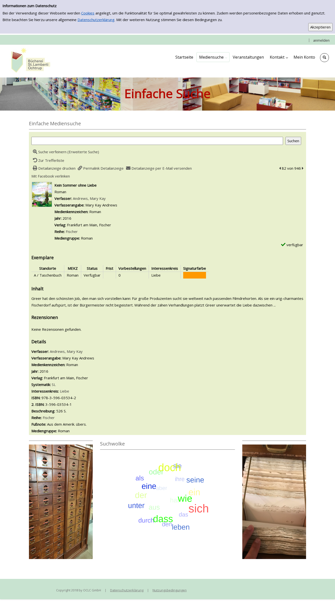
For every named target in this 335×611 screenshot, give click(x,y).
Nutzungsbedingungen (170, 590)
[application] (213, 57)
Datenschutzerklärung (96, 19)
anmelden (321, 40)
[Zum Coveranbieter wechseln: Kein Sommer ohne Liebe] (42, 193)
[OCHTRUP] (29, 60)
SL (54, 384)
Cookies (87, 13)
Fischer (72, 231)
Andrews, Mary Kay (89, 198)
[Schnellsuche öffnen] (324, 57)
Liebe (64, 391)
